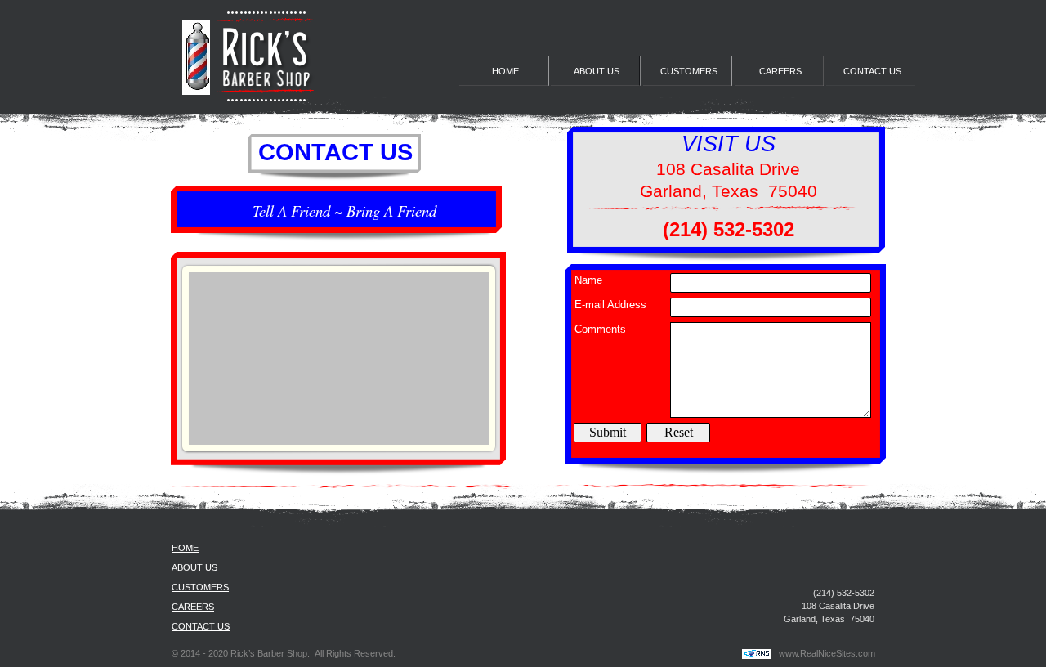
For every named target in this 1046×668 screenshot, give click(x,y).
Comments (600, 329)
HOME (185, 548)
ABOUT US (194, 567)
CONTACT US (201, 626)
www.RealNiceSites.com (827, 653)
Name (588, 280)
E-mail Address (610, 304)
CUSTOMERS (200, 587)
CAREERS (193, 607)
